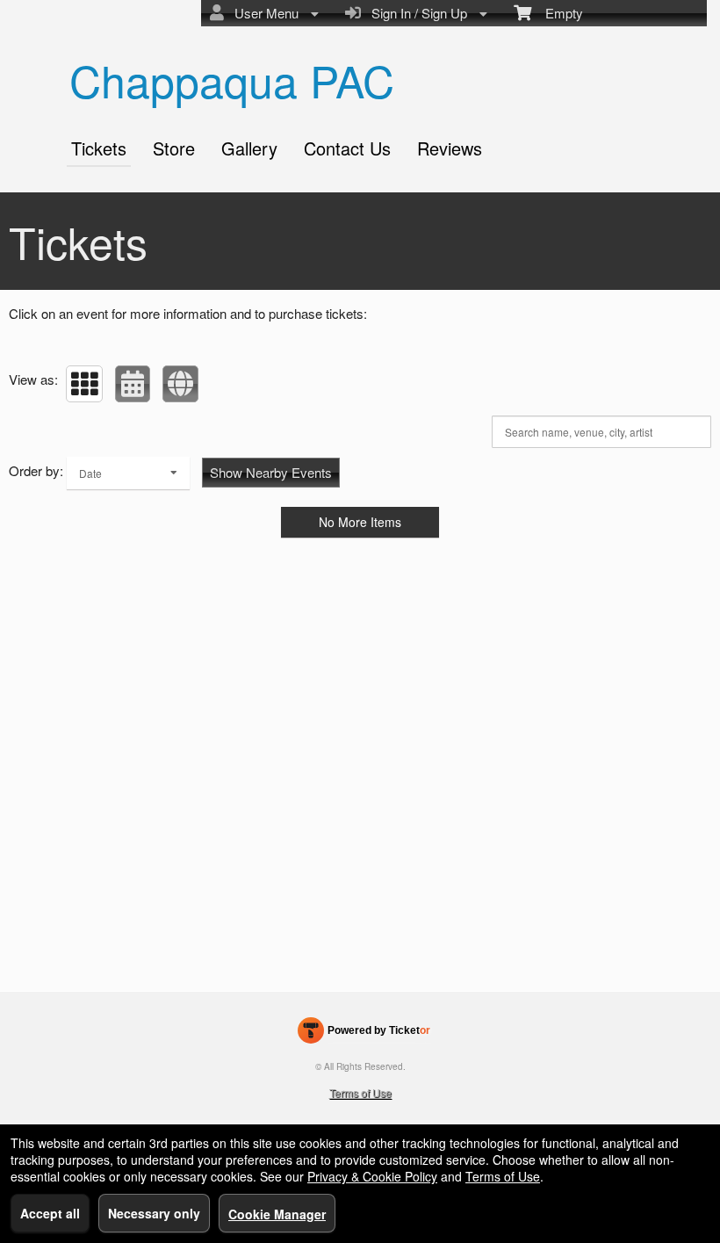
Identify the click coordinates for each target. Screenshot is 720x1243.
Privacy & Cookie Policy (372, 1176)
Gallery (249, 148)
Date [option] (90, 473)
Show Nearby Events (271, 472)
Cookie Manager (277, 1214)
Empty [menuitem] (557, 13)
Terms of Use (360, 1092)
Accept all (50, 1213)
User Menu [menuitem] (263, 13)
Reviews (449, 148)
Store (174, 148)
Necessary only (154, 1213)
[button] (84, 383)
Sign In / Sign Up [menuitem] (416, 13)
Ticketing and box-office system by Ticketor (364, 1034)
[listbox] (128, 473)
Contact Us (347, 148)
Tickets (98, 148)
